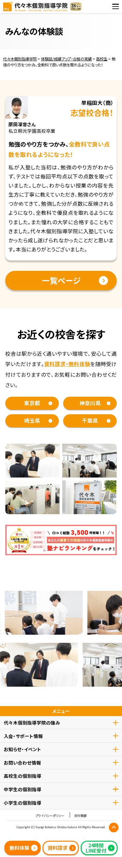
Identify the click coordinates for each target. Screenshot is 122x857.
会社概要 (80, 815)
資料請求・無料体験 (67, 364)
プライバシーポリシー (49, 815)
